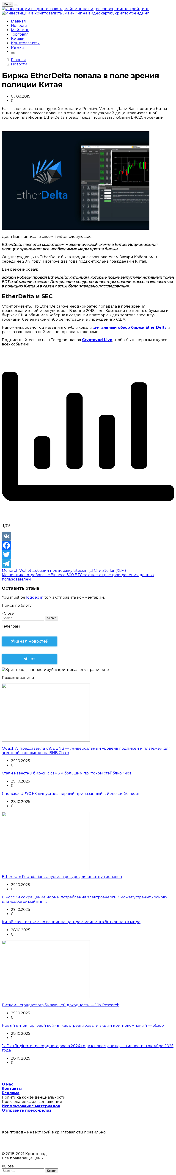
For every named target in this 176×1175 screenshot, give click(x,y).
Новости (19, 25)
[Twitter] (88, 554)
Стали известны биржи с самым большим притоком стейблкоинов (67, 773)
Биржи (18, 38)
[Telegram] (88, 563)
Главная (18, 21)
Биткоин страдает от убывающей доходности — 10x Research (60, 1005)
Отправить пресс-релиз (26, 1110)
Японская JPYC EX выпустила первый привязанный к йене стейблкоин (71, 793)
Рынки (17, 47)
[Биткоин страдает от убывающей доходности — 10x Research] (46, 997)
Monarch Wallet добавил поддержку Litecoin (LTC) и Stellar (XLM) (64, 570)
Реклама (10, 1093)
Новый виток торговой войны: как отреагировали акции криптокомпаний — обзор (83, 1025)
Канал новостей (31, 641)
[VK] (88, 536)
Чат (31, 659)
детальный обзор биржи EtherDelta (130, 327)
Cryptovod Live (97, 340)
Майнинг (20, 30)
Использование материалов (31, 1106)
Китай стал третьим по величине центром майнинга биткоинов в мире (71, 922)
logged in (35, 597)
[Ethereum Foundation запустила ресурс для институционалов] (46, 869)
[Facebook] (88, 545)
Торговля (20, 34)
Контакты (12, 1088)
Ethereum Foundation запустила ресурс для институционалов (62, 877)
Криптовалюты (25, 43)
